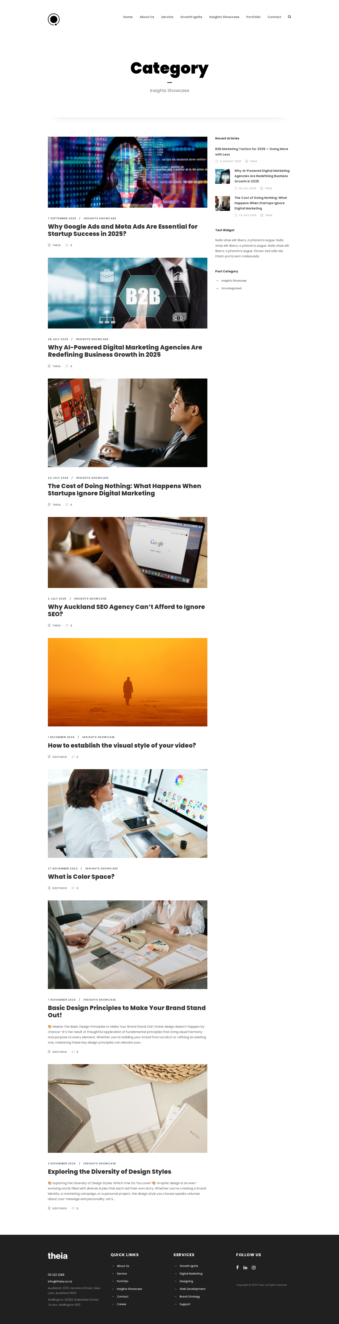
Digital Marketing (191, 1274)
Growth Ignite (191, 17)
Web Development (193, 1289)
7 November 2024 (62, 1000)
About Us (147, 17)
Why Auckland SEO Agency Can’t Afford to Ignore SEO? (126, 610)
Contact (274, 17)
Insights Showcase (224, 17)
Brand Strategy (190, 1297)
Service (167, 17)
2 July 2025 (57, 599)
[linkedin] (245, 1267)
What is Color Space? (81, 876)
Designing (186, 1281)
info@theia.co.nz (60, 1281)
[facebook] (237, 1267)
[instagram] (254, 1267)
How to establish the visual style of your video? (122, 745)
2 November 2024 (62, 1163)
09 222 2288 (56, 1275)
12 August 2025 (230, 161)
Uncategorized (231, 288)
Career (121, 1304)
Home (128, 17)
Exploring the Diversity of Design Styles (109, 1171)
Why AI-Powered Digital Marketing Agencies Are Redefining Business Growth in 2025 (125, 351)
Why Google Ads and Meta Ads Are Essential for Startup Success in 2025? (123, 230)
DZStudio (60, 757)
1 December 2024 (61, 737)
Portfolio (253, 17)
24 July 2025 (58, 478)
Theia (57, 245)
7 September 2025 (62, 218)
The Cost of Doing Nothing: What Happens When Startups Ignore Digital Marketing (124, 490)
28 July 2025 (58, 339)
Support (185, 1304)
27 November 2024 (63, 868)
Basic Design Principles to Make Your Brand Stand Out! (127, 1011)
